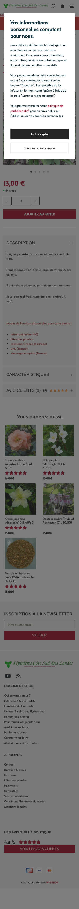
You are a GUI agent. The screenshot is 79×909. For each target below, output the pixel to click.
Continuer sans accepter (39, 148)
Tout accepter (39, 134)
